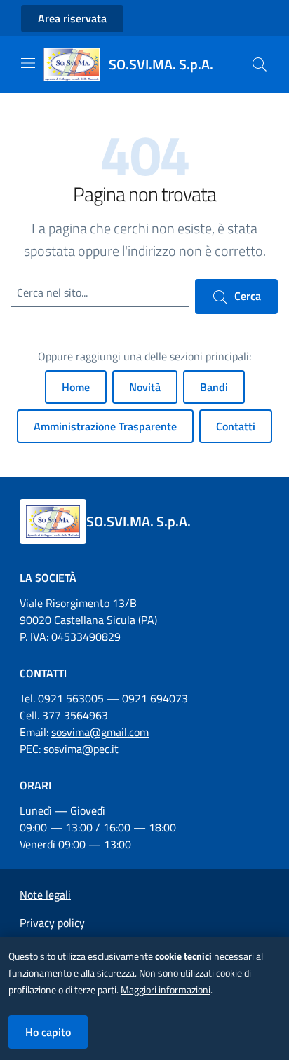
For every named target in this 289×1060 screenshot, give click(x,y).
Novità (145, 387)
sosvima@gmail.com (100, 731)
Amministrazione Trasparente (105, 426)
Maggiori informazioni (165, 990)
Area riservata (72, 18)
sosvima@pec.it (81, 748)
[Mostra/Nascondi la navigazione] (28, 63)
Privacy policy (52, 922)
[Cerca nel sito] (259, 64)
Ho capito (48, 1032)
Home (76, 387)
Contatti (235, 426)
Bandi (214, 387)
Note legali (45, 894)
